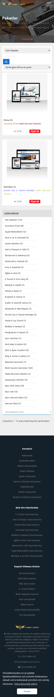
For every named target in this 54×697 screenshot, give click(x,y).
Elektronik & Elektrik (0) (16, 261)
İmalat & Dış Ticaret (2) (15, 320)
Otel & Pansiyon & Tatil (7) (17, 249)
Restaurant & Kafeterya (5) (17, 255)
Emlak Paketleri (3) (14, 243)
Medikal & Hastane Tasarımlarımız (27, 535)
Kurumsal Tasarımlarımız (27, 530)
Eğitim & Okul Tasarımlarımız (27, 540)
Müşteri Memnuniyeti (27, 466)
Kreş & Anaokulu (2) (14, 267)
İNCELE (25, 91)
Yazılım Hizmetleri (27, 573)
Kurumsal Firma (11, 124)
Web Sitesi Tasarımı (27, 578)
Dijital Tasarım (27, 604)
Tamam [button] (27, 691)
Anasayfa (26, 38)
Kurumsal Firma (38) (14, 226)
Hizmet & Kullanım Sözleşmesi (27, 497)
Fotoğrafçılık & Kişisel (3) (16, 332)
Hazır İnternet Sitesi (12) (16, 397)
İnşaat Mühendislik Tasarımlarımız (27, 551)
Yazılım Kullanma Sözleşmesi (27, 481)
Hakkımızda (27, 455)
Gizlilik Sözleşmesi (27, 492)
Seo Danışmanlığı (27, 615)
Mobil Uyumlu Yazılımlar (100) (19, 368)
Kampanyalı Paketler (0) (16, 380)
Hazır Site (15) (11, 392)
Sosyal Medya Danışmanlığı (27, 610)
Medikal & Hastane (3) (15, 326)
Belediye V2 (10, 187)
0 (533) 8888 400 (28, 656)
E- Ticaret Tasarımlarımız (27, 514)
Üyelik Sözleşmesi (27, 476)
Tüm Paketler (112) (13, 220)
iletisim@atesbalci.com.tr (28, 662)
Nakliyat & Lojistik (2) (14, 285)
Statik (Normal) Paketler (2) (18, 374)
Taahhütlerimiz (27, 487)
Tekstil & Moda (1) (13, 291)
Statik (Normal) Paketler (30, 124)
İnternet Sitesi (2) (13, 403)
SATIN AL (26, 97)
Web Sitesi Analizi (27, 584)
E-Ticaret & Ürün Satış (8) (16, 279)
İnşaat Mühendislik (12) (15, 232)
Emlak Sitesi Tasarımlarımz (27, 525)
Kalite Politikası (27, 471)
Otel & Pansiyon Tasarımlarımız (27, 519)
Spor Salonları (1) (13, 338)
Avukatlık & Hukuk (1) (15, 297)
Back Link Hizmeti (27, 599)
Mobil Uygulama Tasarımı (27, 594)
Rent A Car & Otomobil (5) (17, 238)
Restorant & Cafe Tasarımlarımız (27, 545)
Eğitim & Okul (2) (12, 273)
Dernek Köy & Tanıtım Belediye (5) (21, 315)
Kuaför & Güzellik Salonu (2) (18, 303)
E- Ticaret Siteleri (27, 589)
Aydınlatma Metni (27, 461)
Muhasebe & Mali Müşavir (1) (18, 309)
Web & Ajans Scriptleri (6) (17, 350)
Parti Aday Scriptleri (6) (15, 344)
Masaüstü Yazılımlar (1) (15, 362)
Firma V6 (8, 120)
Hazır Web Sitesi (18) (14, 386)
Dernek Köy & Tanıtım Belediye (19, 190)
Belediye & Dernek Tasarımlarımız (27, 556)
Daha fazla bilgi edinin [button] (25, 684)
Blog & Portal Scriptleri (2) (17, 356)
